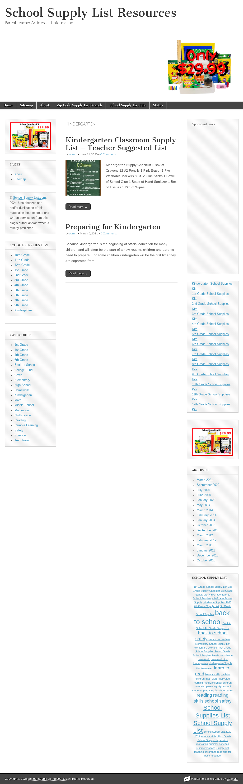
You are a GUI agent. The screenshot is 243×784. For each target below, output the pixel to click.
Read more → (78, 207)
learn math (207, 668)
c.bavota (232, 778)
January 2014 (206, 520)
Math (17, 400)
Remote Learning (26, 425)
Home (8, 105)
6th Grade (21, 295)
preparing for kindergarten (218, 690)
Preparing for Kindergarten (113, 227)
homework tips (219, 659)
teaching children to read (208, 751)
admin (73, 154)
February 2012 (206, 540)
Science (20, 435)
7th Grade (21, 300)
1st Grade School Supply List (210, 586)
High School (22, 385)
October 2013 (206, 525)
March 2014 (205, 510)
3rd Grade (21, 280)
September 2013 (208, 530)
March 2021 (205, 480)
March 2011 (205, 545)
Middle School (24, 405)
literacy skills (212, 674)
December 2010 (207, 555)
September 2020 (208, 485)
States (158, 105)
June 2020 (204, 495)
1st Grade (21, 270)
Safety (18, 430)
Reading (20, 420)
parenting (200, 686)
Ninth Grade (22, 415)
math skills (212, 678)
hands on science (222, 655)
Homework (21, 390)
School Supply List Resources (91, 12)
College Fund (23, 370)
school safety (218, 701)
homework (204, 659)
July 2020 (203, 490)
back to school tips (219, 639)
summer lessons (205, 748)
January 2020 (206, 500)
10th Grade (22, 255)
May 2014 (203, 505)
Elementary (22, 380)
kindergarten (200, 663)
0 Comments (108, 154)
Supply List (222, 748)
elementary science (205, 647)
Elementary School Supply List (212, 643)
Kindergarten (23, 310)
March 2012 (205, 535)
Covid (18, 375)
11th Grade (21, 260)
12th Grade (22, 265)
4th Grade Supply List (206, 606)
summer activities (219, 744)
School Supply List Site (127, 105)
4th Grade (21, 285)
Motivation (21, 410)
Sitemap (26, 105)
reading (204, 695)
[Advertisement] (206, 201)
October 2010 (206, 560)
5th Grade (21, 290)
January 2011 (206, 550)
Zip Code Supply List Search (79, 105)
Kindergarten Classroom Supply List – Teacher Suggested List (120, 144)
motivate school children (218, 682)
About (44, 105)
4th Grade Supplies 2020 (217, 602)
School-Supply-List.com (29, 197)
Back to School (25, 365)
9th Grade (21, 305)
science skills (208, 736)
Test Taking (22, 440)
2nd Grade (21, 275)
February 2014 (206, 515)
